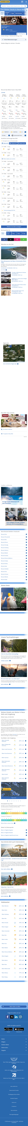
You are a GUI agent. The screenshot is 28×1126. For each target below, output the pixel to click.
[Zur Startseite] (5, 1)
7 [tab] (20, 801)
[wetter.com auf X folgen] (12, 1017)
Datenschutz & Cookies (14, 1090)
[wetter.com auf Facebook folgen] (7, 1016)
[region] (14, 159)
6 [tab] (18, 801)
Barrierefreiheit (14, 1110)
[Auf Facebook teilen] (4, 239)
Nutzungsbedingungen (14, 1114)
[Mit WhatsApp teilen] (23, 239)
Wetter (3, 1039)
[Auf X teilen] (11, 239)
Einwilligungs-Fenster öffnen (14, 1094)
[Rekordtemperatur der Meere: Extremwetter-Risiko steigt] (14, 252)
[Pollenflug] (22, 2)
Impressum (14, 1102)
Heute (2, 13)
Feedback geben (13, 31)
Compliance (14, 1106)
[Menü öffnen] (25, 1)
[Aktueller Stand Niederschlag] (14, 353)
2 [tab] (9, 801)
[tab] (5, 143)
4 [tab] (14, 801)
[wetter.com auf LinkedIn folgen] (16, 1016)
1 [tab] (7, 801)
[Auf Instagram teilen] (17, 239)
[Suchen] (25, 6)
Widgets (3, 1042)
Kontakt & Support (14, 1098)
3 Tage (12, 13)
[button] (14, 226)
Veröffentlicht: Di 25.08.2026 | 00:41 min (9, 268)
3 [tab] (12, 801)
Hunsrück (15, 734)
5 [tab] (16, 801)
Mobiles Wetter (5, 1044)
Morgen (7, 13)
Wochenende (18, 13)
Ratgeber (3, 1050)
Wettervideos (4, 1047)
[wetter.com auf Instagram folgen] (20, 1016)
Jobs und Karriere (14, 1086)
